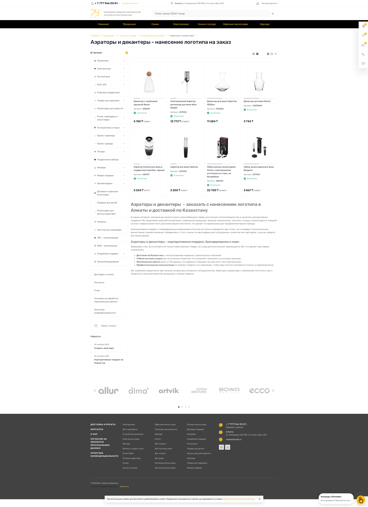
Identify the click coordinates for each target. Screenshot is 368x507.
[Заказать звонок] (363, 54)
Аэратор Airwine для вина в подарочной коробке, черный (149, 168)
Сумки (126, 463)
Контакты (97, 429)
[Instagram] (221, 447)
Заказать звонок (130, 3)
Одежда (158, 434)
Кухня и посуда (130, 468)
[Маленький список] (253, 53)
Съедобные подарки (196, 439)
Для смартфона (130, 429)
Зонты (158, 439)
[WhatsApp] (227, 447)
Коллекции (192, 444)
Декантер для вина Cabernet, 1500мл (222, 103)
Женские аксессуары (165, 468)
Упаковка (191, 434)
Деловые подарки (195, 429)
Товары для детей (195, 448)
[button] (363, 26)
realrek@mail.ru (233, 439)
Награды (191, 458)
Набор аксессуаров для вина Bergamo (259, 168)
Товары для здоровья (197, 463)
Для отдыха (160, 444)
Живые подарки (194, 468)
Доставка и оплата (103, 424)
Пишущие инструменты (166, 429)
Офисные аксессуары (165, 424)
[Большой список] (257, 53)
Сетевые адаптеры (132, 458)
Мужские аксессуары (165, 463)
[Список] (272, 53)
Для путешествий (163, 448)
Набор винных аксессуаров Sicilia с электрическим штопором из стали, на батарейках (221, 172)
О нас (94, 434)
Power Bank (128, 453)
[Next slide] (273, 391)
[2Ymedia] (95, 13)
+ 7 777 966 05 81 (106, 3)
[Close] (259, 499)
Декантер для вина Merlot (257, 101)
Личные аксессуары (196, 424)
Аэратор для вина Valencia (184, 167)
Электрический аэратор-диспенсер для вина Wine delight (183, 104)
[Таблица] (275, 53)
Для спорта (160, 453)
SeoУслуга (124, 486)
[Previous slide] (95, 391)
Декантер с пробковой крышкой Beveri (145, 103)
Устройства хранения (133, 434)
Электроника (129, 424)
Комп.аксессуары (131, 439)
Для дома (159, 458)
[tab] (179, 407)
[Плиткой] (268, 53)
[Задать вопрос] (363, 63)
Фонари (126, 444)
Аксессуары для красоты (199, 453)
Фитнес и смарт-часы (133, 448)
